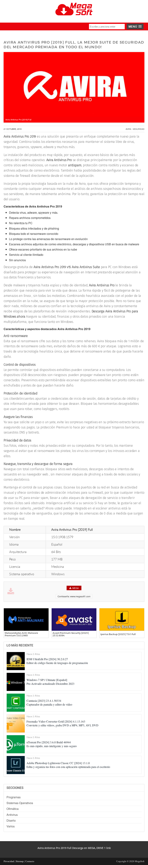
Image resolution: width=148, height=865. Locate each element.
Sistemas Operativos (19, 803)
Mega (75, 588)
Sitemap (20, 861)
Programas (13, 797)
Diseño (11, 820)
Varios (10, 826)
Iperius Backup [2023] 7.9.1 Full (118, 634)
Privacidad (9, 861)
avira (128, 128)
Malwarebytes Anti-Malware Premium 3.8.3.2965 (21, 634)
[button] (135, 26)
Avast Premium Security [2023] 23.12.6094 (71, 634)
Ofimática (12, 808)
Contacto (29, 861)
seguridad (138, 128)
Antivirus (12, 814)
